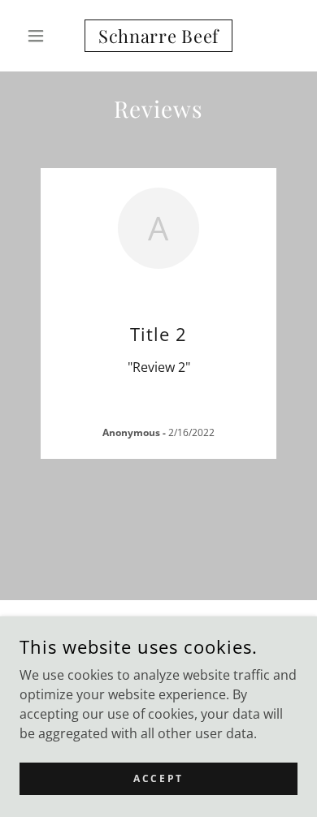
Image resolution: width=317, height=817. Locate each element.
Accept (158, 778)
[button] (40, 35)
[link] (158, 35)
